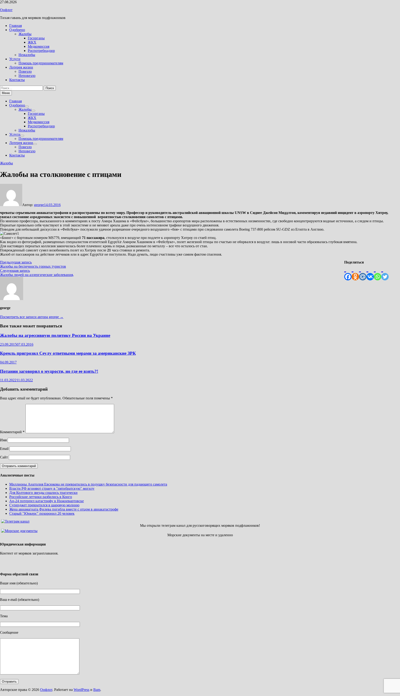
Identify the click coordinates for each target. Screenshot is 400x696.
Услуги (14, 59)
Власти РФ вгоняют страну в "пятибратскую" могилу (51, 488)
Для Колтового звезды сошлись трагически (43, 493)
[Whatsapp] (377, 272)
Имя (3, 440)
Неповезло (27, 76)
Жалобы (25, 34)
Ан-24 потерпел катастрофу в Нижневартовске (46, 501)
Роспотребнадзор (41, 51)
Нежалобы (27, 55)
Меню (6, 93)
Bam (96, 690)
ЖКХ (32, 42)
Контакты (17, 80)
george (39, 205)
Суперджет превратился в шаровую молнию (44, 505)
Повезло (25, 71)
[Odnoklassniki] (355, 272)
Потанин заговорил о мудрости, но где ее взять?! (49, 371)
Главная (15, 26)
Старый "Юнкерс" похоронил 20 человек (42, 513)
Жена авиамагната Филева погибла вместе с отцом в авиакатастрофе (63, 509)
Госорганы (36, 38)
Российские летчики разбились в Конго (40, 497)
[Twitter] (385, 272)
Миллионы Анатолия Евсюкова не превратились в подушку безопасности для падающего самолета (88, 484)
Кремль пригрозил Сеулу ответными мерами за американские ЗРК (68, 353)
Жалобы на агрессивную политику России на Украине (55, 335)
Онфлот (6, 10)
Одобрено (17, 30)
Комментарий (12, 432)
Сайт (4, 457)
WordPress (81, 690)
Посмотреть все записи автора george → (31, 317)
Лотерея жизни (21, 67)
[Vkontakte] (370, 272)
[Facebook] (348, 272)
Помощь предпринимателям (41, 63)
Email (4, 449)
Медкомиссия (38, 46)
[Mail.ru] (362, 272)
